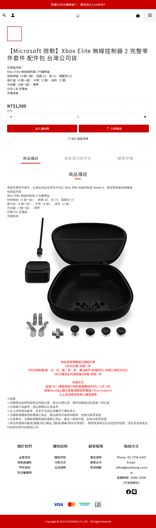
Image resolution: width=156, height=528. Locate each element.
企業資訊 (24, 457)
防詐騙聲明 (24, 472)
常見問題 (96, 467)
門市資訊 (24, 467)
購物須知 (60, 457)
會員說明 (96, 457)
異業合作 (96, 462)
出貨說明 (60, 467)
